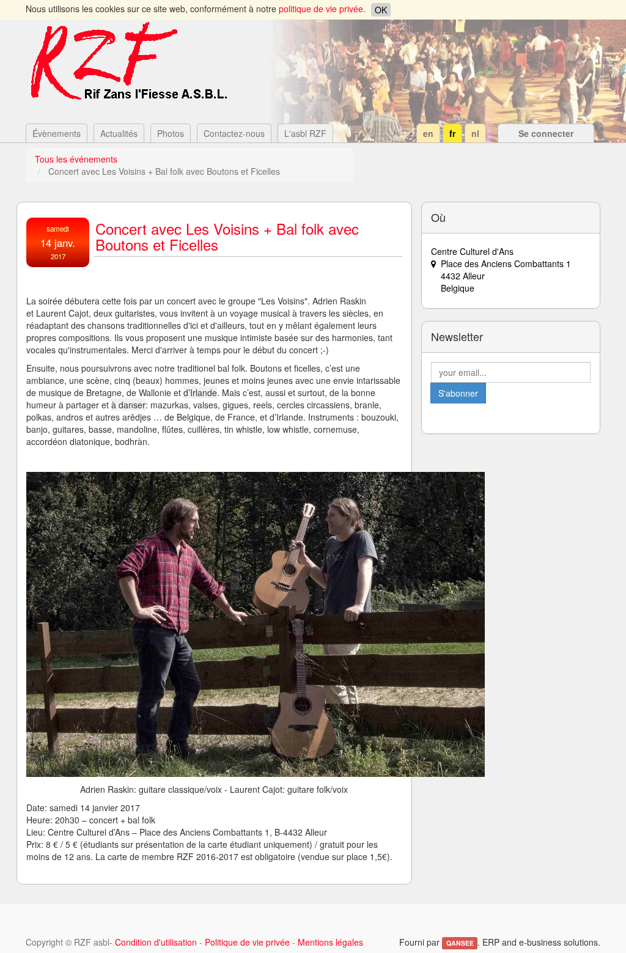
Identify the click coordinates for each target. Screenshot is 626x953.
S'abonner (458, 393)
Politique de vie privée (247, 942)
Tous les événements (76, 159)
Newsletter (457, 336)
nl (475, 133)
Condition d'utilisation (156, 942)
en (428, 133)
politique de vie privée (321, 8)
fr (452, 133)
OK (381, 10)
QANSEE (460, 942)
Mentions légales (330, 942)
